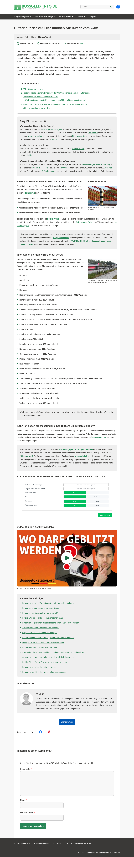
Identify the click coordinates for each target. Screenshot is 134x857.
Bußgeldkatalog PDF (22, 843)
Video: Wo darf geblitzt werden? (37, 108)
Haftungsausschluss (83, 843)
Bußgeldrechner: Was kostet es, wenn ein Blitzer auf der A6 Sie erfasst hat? (56, 104)
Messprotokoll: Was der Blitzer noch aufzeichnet (43, 642)
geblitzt (108, 168)
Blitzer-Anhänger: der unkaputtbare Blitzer (40, 608)
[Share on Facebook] (40, 732)
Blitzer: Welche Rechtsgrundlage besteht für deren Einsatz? (48, 637)
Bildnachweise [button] (67, 722)
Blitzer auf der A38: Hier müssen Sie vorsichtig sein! (44, 672)
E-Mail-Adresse (27, 812)
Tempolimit (93, 133)
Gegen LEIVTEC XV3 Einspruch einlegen (39, 632)
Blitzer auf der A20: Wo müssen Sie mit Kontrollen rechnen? (48, 603)
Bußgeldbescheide (61, 237)
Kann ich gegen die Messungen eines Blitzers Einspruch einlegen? (57, 100)
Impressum (57, 843)
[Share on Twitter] (31, 732)
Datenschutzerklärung (41, 843)
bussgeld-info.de (22, 37)
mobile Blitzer (78, 148)
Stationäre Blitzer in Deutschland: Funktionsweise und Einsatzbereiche (53, 652)
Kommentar (26, 769)
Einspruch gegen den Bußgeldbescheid (76, 449)
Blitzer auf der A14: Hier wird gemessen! (39, 667)
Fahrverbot (64, 168)
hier (30, 155)
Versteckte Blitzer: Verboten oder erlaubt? (40, 628)
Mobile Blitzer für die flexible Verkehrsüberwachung (44, 662)
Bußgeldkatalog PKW (21, 17)
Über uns (68, 843)
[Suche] (111, 7)
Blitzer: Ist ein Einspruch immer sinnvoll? (40, 613)
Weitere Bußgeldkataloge (44, 17)
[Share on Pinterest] (49, 732)
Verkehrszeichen (35, 136)
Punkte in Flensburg (40, 168)
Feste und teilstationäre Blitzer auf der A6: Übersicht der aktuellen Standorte (56, 93)
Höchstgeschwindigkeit (52, 129)
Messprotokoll (81, 456)
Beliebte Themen (65, 17)
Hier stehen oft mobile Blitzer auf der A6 (40, 97)
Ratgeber (93, 17)
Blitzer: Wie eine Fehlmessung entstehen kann (42, 618)
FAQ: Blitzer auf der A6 (33, 89)
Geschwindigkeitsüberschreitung (96, 164)
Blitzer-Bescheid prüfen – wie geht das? (39, 647)
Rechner (80, 17)
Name (23, 800)
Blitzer (33, 37)
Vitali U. (82, 43)
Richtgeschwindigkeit (81, 136)
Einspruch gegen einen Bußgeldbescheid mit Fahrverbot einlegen (50, 623)
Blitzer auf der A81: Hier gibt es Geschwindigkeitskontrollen (48, 657)
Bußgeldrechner (49, 171)
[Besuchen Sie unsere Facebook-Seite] (118, 7)
